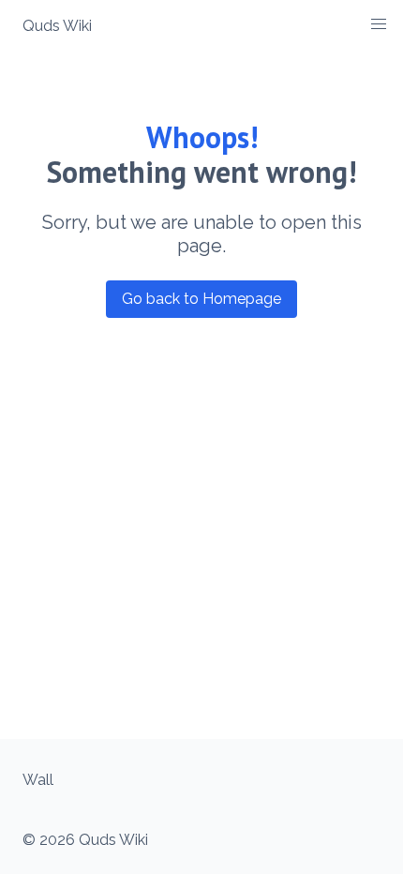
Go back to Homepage (201, 299)
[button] (378, 24)
